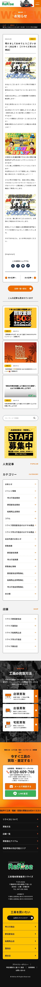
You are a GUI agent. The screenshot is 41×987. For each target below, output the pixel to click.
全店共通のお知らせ (13, 539)
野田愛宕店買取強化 (15, 573)
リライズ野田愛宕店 (13, 619)
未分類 (7, 594)
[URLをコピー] (28, 265)
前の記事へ (12, 278)
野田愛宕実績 (12, 552)
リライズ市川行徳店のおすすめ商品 (19, 532)
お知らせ (12, 25)
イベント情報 (10, 491)
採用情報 (31, 967)
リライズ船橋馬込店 (13, 632)
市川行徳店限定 (13, 498)
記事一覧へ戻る (20, 288)
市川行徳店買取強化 (15, 587)
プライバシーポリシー (20, 964)
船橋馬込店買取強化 (15, 580)
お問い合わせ (20, 970)
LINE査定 (23, 793)
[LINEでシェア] (23, 266)
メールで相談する (22, 786)
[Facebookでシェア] (18, 266)
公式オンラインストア (20, 918)
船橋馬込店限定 (13, 511)
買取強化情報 (10, 566)
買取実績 (8, 546)
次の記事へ (29, 278)
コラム (7, 518)
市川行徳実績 (12, 559)
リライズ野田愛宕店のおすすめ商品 (19, 525)
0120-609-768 (22, 772)
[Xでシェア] (13, 266)
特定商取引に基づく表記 (15, 967)
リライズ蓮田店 (11, 625)
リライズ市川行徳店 (13, 639)
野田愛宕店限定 (13, 504)
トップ (4, 25)
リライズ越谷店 (11, 646)
